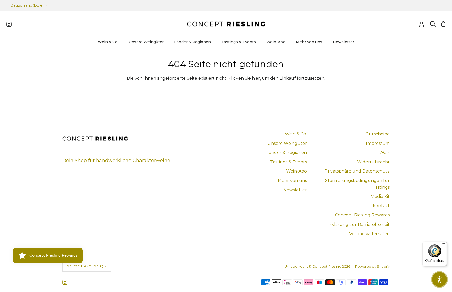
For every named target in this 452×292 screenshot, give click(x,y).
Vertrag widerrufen (369, 233)
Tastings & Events (288, 161)
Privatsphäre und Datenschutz (357, 171)
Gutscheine (377, 133)
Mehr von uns (292, 180)
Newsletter (295, 189)
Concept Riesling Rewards (362, 215)
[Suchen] (432, 24)
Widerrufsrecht (373, 161)
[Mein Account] (421, 24)
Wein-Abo (296, 171)
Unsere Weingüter (287, 143)
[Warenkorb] (443, 24)
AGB (385, 152)
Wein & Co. (296, 133)
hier (256, 78)
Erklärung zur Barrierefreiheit (358, 224)
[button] (439, 279)
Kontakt (381, 205)
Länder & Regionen (287, 152)
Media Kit (380, 196)
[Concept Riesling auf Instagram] (64, 282)
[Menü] (443, 245)
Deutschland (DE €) (27, 5)
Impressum (378, 143)
